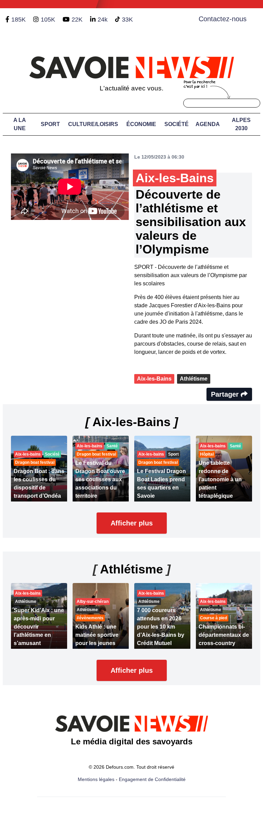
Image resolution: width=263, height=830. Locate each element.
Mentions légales (96, 779)
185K (18, 19)
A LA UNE (19, 124)
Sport (50, 124)
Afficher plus (132, 523)
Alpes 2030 (241, 124)
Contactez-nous (223, 19)
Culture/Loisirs (93, 124)
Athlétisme (194, 379)
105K (48, 19)
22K (77, 19)
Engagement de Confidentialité (152, 779)
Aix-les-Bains (154, 379)
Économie (141, 124)
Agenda (208, 124)
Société (176, 124)
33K (127, 19)
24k (103, 19)
